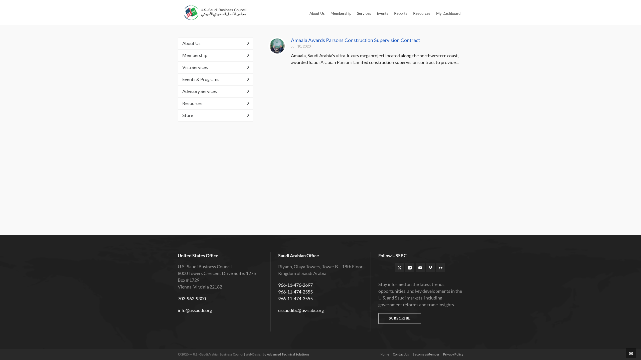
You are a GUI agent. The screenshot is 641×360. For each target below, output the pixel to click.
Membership (194, 55)
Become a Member (426, 354)
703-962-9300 (192, 298)
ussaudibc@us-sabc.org (301, 310)
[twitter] (399, 267)
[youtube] (420, 267)
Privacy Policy (453, 354)
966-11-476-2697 (295, 285)
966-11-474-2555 (295, 291)
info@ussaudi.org (195, 310)
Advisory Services (199, 91)
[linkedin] (409, 267)
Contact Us (401, 354)
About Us (191, 43)
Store (187, 115)
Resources (192, 103)
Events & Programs (200, 79)
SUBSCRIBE (400, 318)
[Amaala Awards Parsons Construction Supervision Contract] (277, 46)
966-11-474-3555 (295, 298)
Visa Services (195, 67)
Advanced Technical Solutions (288, 354)
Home (385, 354)
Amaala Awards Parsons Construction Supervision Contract (355, 40)
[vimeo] (430, 267)
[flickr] (440, 267)
